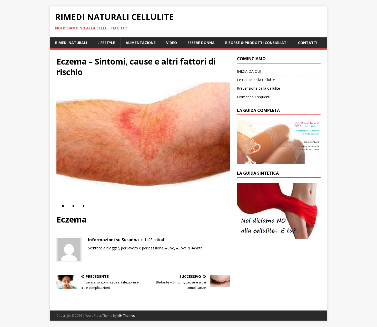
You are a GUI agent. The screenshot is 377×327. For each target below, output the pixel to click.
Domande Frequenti (253, 96)
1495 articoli (154, 239)
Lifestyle (106, 42)
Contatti (307, 42)
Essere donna (201, 42)
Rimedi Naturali (71, 42)
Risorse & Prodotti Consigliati (256, 42)
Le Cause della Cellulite (256, 79)
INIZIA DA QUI (249, 71)
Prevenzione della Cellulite (258, 88)
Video (171, 42)
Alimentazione (141, 42)
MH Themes (126, 315)
